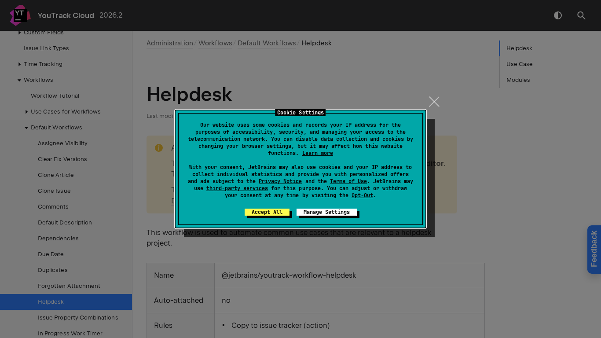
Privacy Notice (280, 181)
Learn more (317, 153)
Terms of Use (348, 181)
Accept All (267, 212)
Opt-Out (362, 195)
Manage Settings (327, 212)
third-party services (237, 188)
